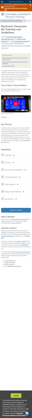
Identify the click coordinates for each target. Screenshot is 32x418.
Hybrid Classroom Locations (26, 21)
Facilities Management (20, 41)
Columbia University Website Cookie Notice (14, 414)
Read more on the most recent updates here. (15, 9)
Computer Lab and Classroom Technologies (11, 21)
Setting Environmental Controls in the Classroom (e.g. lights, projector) (15, 58)
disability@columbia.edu (14, 266)
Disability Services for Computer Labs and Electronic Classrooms (15, 62)
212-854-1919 (24, 245)
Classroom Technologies (25, 21)
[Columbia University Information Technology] (16, 15)
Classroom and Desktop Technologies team (11, 38)
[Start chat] (27, 413)
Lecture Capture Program (8, 66)
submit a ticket (15, 223)
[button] (30, 5)
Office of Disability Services (19, 252)
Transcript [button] (3, 117)
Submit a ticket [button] (15, 210)
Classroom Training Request (18, 219)
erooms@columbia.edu (7, 236)
